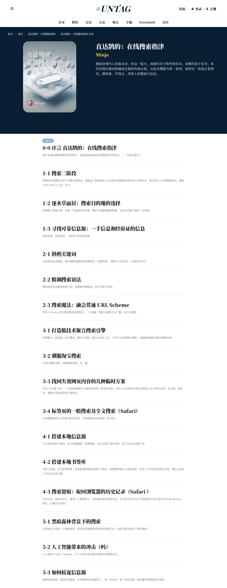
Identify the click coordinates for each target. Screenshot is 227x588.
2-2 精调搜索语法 (62, 279)
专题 (129, 22)
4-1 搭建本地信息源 (64, 436)
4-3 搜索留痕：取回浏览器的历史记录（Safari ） (97, 491)
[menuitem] (182, 9)
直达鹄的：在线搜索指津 (41, 34)
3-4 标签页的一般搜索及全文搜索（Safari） (91, 410)
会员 (88, 22)
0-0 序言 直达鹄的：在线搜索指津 (80, 147)
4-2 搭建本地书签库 (64, 461)
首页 (61, 22)
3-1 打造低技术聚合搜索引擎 (74, 330)
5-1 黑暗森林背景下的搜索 (72, 521)
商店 (20, 34)
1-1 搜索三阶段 (59, 173)
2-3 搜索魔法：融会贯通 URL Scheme (86, 304)
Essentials (147, 22)
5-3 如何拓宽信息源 (64, 572)
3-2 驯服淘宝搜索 (62, 355)
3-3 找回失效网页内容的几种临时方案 (84, 381)
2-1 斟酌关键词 (59, 253)
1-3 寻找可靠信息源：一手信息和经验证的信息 (94, 228)
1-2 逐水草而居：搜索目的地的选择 (81, 203)
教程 (75, 22)
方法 (102, 22)
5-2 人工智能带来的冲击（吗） (77, 546)
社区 (165, 22)
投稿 (182, 9)
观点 (115, 22)
